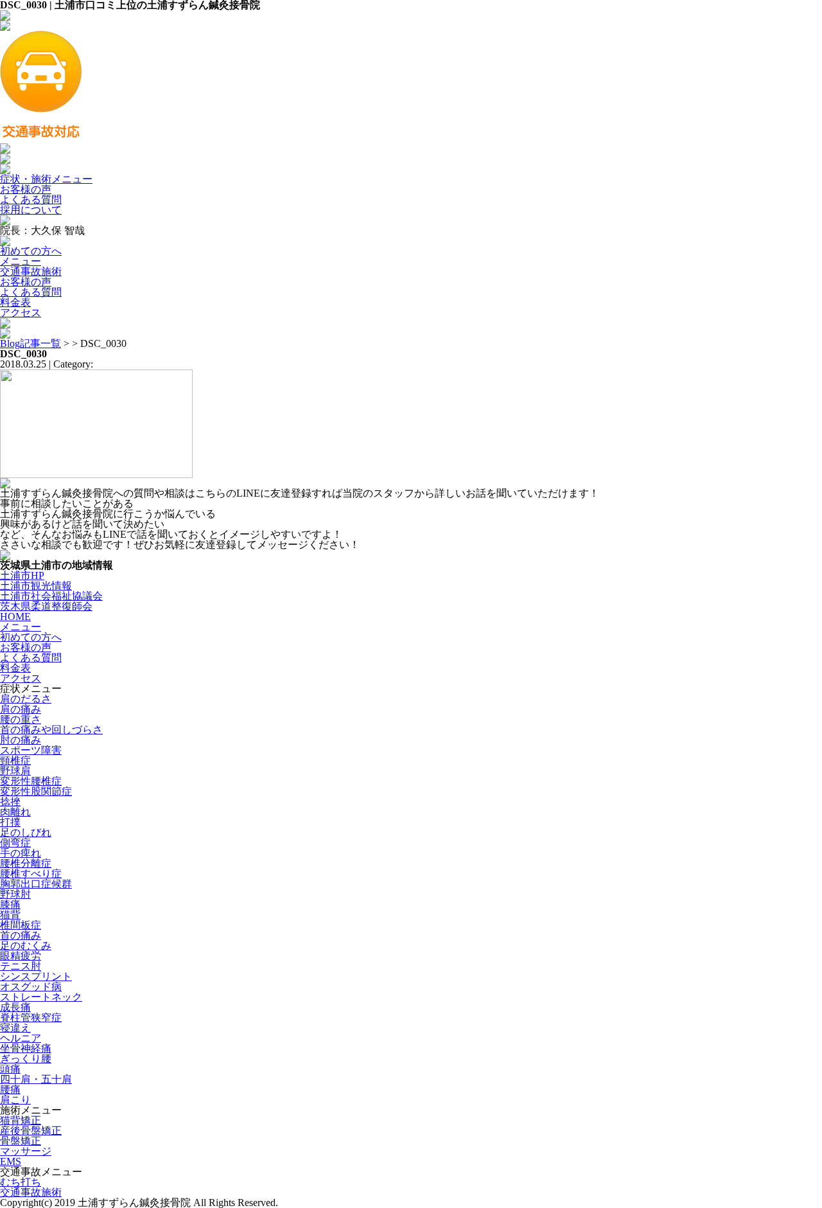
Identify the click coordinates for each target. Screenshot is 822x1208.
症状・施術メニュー (46, 178)
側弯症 (15, 842)
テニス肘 (20, 966)
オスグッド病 (31, 986)
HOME (15, 616)
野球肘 (15, 894)
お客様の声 (25, 189)
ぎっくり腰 (25, 1058)
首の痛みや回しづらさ (51, 729)
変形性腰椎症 (31, 781)
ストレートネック (41, 996)
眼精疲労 (20, 955)
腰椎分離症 (25, 863)
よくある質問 (31, 199)
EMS (10, 1161)
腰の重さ (20, 719)
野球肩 (15, 770)
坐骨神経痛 (25, 1048)
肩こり (15, 1099)
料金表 (15, 302)
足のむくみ (25, 945)
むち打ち (20, 1182)
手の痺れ (20, 853)
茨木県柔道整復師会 (46, 606)
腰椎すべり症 (31, 873)
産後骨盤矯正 (31, 1130)
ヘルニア (20, 1038)
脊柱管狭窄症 (31, 1017)
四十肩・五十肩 (36, 1079)
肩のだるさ (25, 698)
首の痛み (20, 935)
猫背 (10, 914)
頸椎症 (15, 760)
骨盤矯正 (20, 1140)
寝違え (15, 1027)
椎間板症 (20, 924)
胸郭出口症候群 (36, 883)
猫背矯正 (20, 1120)
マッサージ (25, 1151)
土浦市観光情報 (36, 585)
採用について (31, 209)
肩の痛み (20, 709)
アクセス (20, 312)
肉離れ (15, 811)
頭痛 (10, 1068)
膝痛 (10, 904)
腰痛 (10, 1089)
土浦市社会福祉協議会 (51, 596)
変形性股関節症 (36, 791)
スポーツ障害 (31, 750)
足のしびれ (25, 832)
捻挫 (10, 801)
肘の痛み (20, 739)
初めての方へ (31, 250)
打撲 (10, 822)
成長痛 (15, 1007)
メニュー (20, 261)
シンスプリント (36, 976)
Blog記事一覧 (30, 343)
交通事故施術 (31, 271)
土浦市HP (22, 575)
